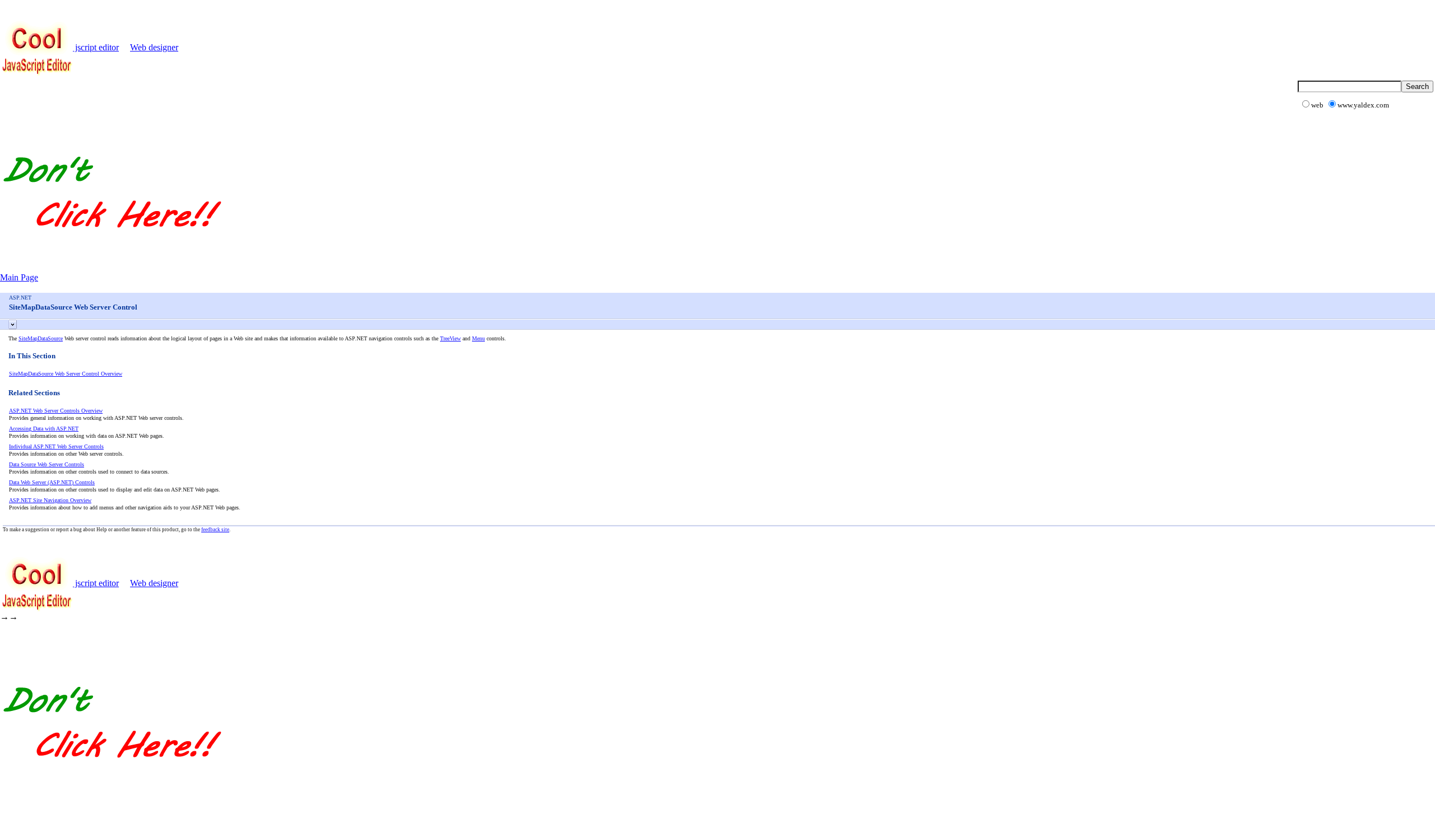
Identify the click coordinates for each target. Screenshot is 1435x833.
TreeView (450, 338)
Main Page (19, 277)
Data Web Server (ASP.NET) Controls (52, 482)
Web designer (154, 47)
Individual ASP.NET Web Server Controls (56, 446)
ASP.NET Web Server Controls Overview (56, 411)
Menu (478, 338)
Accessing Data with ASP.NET (43, 428)
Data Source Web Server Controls (46, 464)
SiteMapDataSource (40, 338)
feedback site (215, 529)
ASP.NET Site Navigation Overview (50, 500)
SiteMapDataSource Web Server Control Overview (65, 374)
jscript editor (96, 47)
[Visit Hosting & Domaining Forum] (111, 239)
